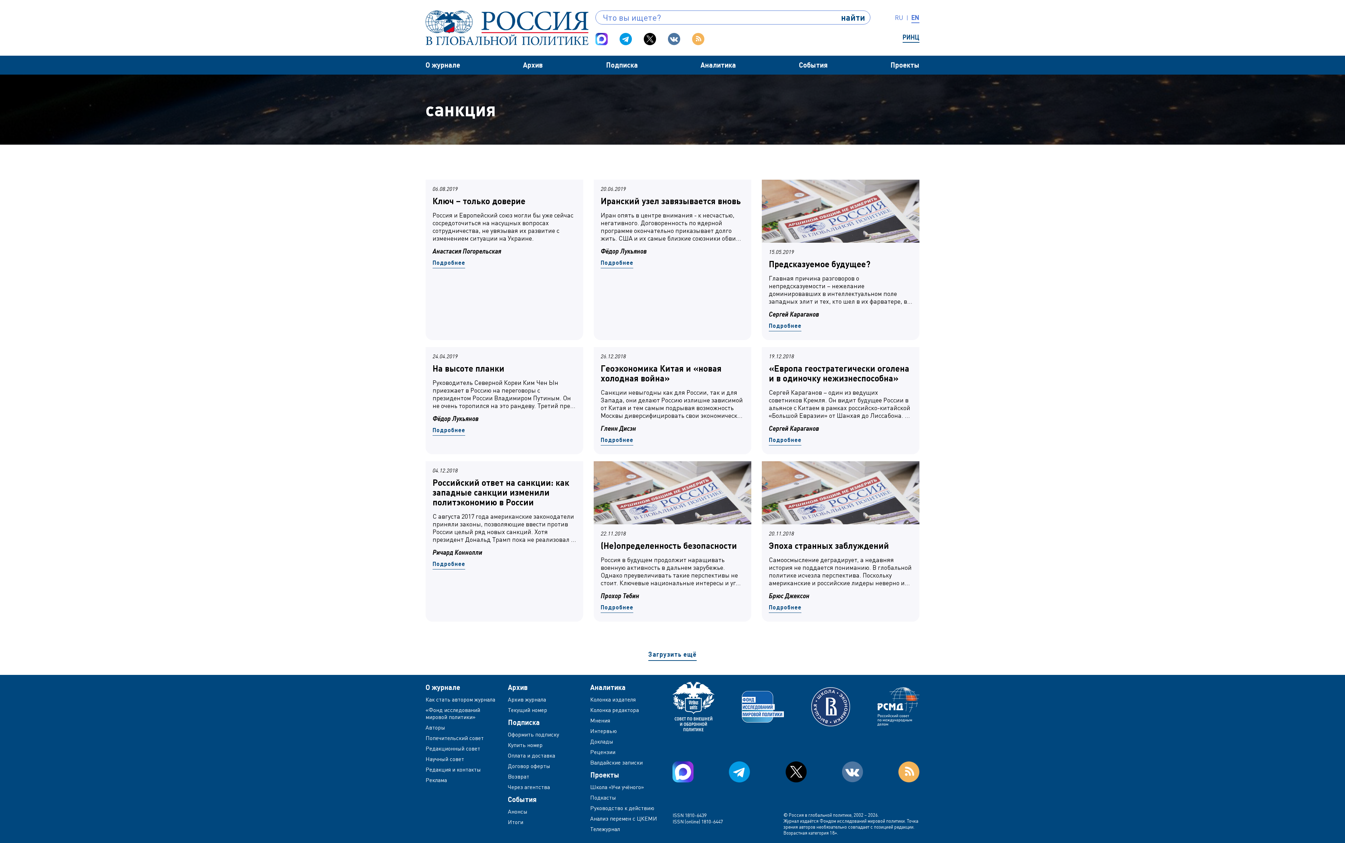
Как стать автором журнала (460, 699)
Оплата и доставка (531, 755)
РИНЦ (911, 37)
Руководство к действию (622, 807)
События (813, 65)
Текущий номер (527, 709)
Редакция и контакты (453, 769)
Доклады (601, 741)
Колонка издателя (613, 699)
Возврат (518, 776)
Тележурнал (605, 828)
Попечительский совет (455, 737)
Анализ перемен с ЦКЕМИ (623, 818)
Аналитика (718, 65)
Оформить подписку (533, 734)
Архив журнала (527, 699)
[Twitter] (650, 39)
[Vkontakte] (674, 39)
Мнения (600, 720)
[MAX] (601, 39)
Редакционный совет (453, 748)
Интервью (603, 730)
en (915, 17)
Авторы (435, 727)
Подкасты (603, 797)
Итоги (515, 821)
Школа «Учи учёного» (617, 786)
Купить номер (525, 744)
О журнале (443, 65)
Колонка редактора (614, 709)
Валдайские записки (616, 762)
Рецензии (602, 751)
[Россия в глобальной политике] (507, 28)
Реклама (436, 779)
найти (853, 17)
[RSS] (698, 39)
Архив (533, 65)
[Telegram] (626, 39)
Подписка (622, 65)
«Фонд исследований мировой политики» (453, 713)
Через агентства (529, 786)
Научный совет (445, 758)
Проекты (904, 65)
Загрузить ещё (672, 654)
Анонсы (517, 811)
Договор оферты (529, 765)
